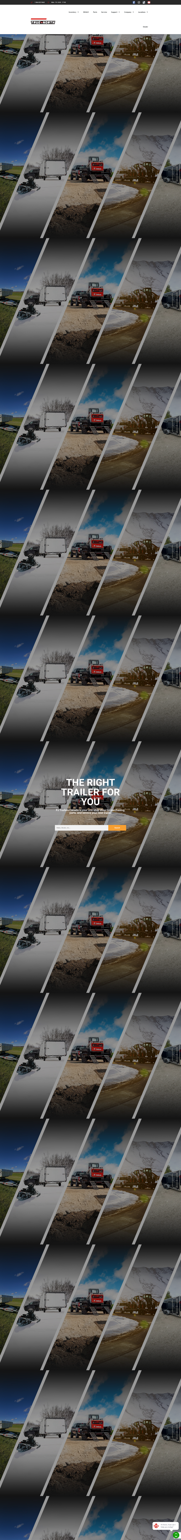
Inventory (72, 12)
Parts (95, 12)
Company (127, 12)
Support (114, 12)
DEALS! (86, 12)
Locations (141, 12)
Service (104, 12)
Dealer (145, 27)
